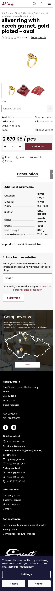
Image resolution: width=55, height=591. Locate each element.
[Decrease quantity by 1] (5, 146)
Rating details (38, 37)
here (31, 566)
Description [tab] (27, 174)
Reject (14, 583)
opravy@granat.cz (16, 459)
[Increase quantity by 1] (20, 146)
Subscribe (13, 297)
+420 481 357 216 (15, 441)
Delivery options (10, 125)
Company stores (11, 495)
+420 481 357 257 (16, 463)
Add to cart (39, 146)
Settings (26, 574)
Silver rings (40, 195)
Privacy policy (10, 529)
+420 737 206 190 (16, 481)
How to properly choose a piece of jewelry (24, 525)
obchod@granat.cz (17, 446)
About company (11, 504)
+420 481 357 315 (15, 477)
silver (40, 201)
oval (40, 226)
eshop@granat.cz (16, 472)
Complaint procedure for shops (19, 533)
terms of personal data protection (32, 288)
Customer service (12, 499)
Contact (7, 508)
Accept (39, 583)
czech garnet (41, 219)
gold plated (41, 212)
